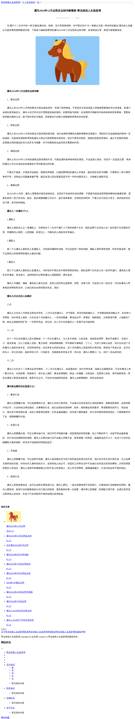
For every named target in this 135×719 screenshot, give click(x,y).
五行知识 (10, 665)
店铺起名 (10, 698)
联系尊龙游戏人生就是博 (35, 632)
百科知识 (10, 688)
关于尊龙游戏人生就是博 (12, 632)
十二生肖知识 (28, 2)
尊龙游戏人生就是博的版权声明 (70, 632)
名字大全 (10, 708)
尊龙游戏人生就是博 (10, 2)
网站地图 (5, 717)
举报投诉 (51, 632)
